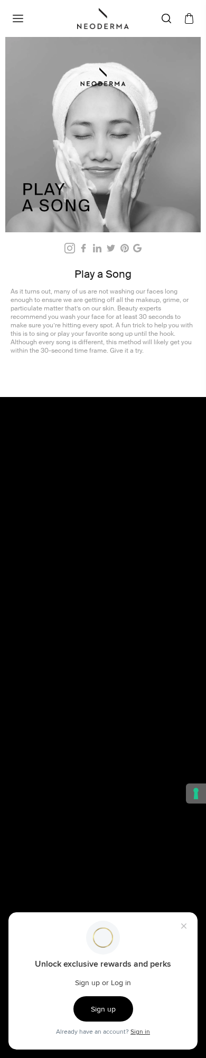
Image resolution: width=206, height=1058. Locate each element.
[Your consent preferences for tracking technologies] (196, 793)
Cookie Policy (48, 729)
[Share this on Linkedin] (97, 248)
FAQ (33, 824)
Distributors (44, 859)
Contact (39, 813)
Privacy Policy (48, 741)
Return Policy (47, 753)
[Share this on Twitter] (111, 248)
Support (39, 871)
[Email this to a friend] (137, 248)
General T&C (47, 706)
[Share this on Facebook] (83, 248)
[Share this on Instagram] (69, 248)
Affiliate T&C (46, 718)
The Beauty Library (56, 801)
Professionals (48, 848)
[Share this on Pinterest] (124, 248)
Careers (39, 836)
